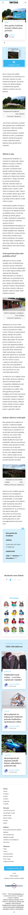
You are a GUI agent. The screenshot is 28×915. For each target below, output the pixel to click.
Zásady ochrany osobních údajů (14, 878)
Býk (14, 607)
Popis (5, 849)
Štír (21, 616)
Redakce (12, 35)
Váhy (14, 624)
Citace (5, 791)
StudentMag (20, 905)
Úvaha (5, 851)
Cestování (7, 755)
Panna (6, 607)
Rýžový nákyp (7, 818)
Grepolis (5, 804)
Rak (14, 633)
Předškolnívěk (6, 905)
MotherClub (20, 901)
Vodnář (6, 624)
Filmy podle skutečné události (12, 830)
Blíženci (21, 633)
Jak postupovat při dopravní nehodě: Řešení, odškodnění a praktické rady (12, 762)
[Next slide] (23, 53)
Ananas (5, 820)
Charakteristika (8, 854)
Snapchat (6, 801)
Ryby (6, 616)
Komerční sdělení (14, 684)
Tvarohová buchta (9, 810)
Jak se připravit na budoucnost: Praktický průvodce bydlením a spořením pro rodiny (13, 718)
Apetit (6, 22)
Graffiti (5, 796)
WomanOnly (12, 901)
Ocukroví (12, 909)
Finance (6, 711)
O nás (14, 873)
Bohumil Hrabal (8, 856)
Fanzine (13, 905)
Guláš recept (7, 815)
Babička (5, 832)
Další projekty (14, 876)
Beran (21, 624)
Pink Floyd (6, 842)
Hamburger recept (9, 813)
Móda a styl (7, 672)
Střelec (14, 616)
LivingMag (6, 909)
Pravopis (6, 794)
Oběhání (8, 903)
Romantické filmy (8, 835)
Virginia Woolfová (8, 861)
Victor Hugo (6, 859)
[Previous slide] (5, 53)
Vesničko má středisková (10, 840)
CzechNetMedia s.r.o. (17, 894)
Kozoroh (21, 607)
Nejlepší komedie (8, 837)
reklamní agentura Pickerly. (11, 900)
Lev (6, 633)
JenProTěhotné (16, 903)
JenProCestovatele (9, 907)
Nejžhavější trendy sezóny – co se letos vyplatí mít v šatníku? (13, 677)
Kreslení (5, 799)
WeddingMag (19, 907)
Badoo (5, 823)
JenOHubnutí (19, 909)
